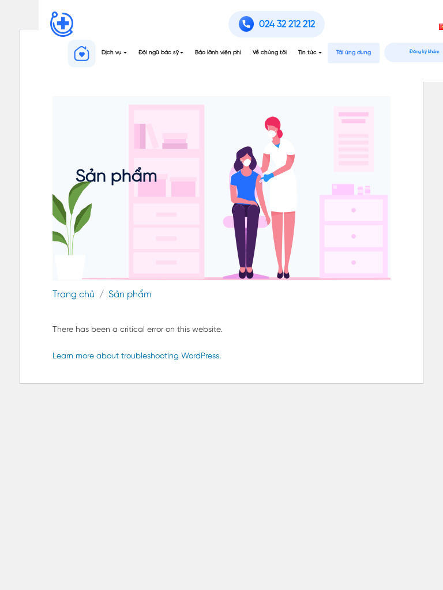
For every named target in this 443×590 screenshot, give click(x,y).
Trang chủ (73, 295)
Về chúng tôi (270, 53)
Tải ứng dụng (353, 53)
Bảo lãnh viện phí (218, 53)
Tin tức (307, 53)
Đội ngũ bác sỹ (158, 53)
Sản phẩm (130, 295)
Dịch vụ (112, 53)
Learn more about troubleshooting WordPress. (136, 356)
